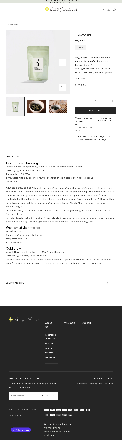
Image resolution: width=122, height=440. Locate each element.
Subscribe (49, 396)
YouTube (109, 383)
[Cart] (114, 9)
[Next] (114, 283)
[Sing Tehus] (24, 319)
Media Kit (50, 357)
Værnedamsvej (52, 427)
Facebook (82, 383)
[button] (8, 9)
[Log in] (108, 10)
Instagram (96, 383)
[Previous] (108, 283)
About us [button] (48, 324)
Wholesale (51, 352)
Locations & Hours (50, 336)
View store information (105, 119)
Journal (49, 347)
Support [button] (86, 322)
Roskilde (49, 435)
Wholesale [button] (69, 322)
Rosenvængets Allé (55, 431)
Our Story (50, 343)
